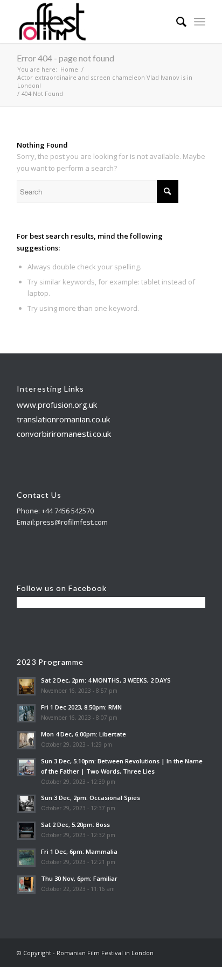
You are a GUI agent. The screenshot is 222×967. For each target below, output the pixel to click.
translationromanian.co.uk (63, 419)
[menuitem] (175, 21)
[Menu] (199, 21)
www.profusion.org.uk (57, 404)
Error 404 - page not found (65, 58)
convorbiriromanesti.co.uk (64, 433)
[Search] (175, 21)
